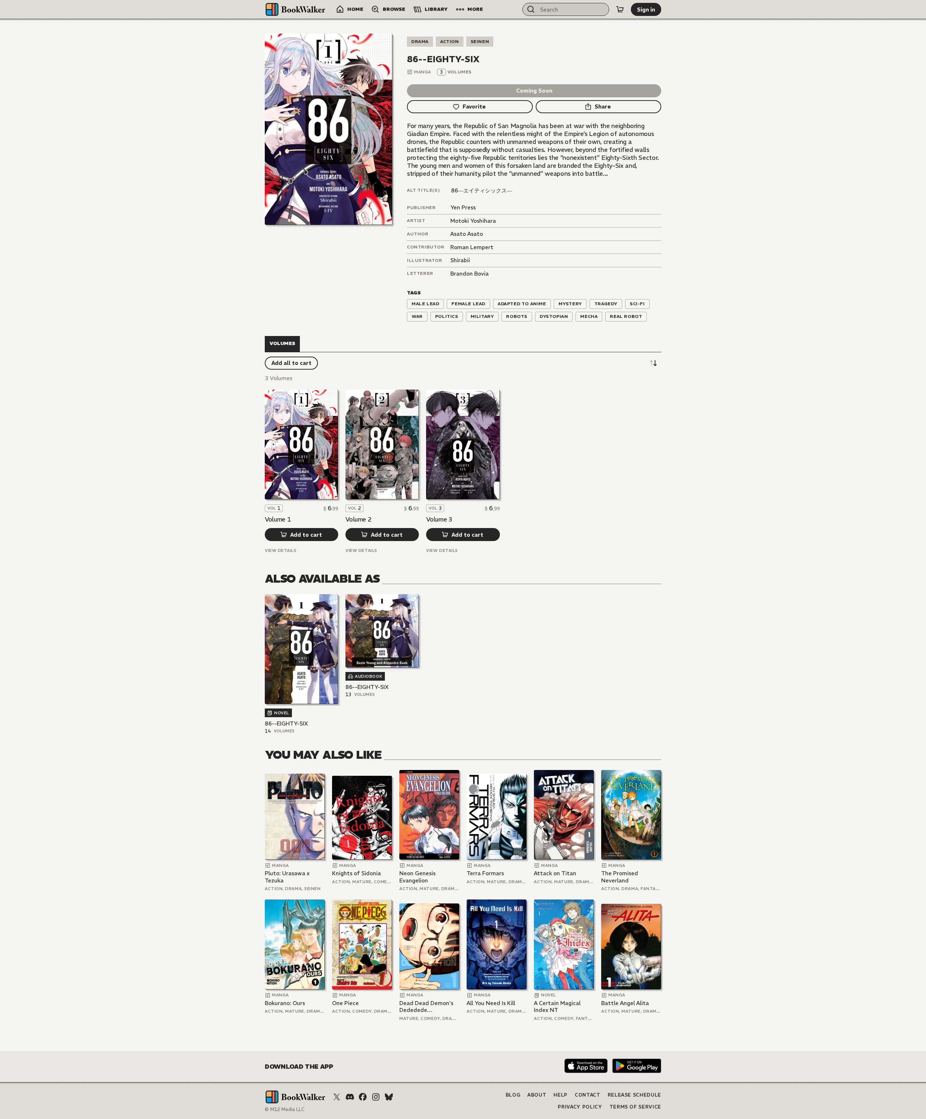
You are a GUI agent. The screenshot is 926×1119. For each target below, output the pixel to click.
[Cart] (620, 9)
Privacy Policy (580, 1107)
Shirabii (460, 260)
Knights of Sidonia (356, 873)
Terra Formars (485, 873)
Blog (513, 1095)
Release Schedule (634, 1095)
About (536, 1095)
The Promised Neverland (619, 877)
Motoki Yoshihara (473, 220)
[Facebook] (362, 1097)
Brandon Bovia (469, 273)
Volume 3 (439, 519)
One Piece (345, 1003)
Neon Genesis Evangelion (417, 877)
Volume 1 (278, 519)
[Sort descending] (653, 363)
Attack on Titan (555, 873)
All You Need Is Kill (491, 1003)
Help (560, 1095)
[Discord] (349, 1097)
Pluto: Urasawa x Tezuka (287, 877)
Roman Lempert (471, 247)
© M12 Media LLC (285, 1109)
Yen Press (463, 207)
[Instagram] (375, 1097)
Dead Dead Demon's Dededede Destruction (426, 1007)
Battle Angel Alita (625, 1003)
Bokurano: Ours (285, 1003)
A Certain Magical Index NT (557, 1007)
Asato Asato (466, 233)
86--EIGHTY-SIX (286, 723)
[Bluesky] (389, 1097)
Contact (587, 1095)
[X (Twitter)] (336, 1097)
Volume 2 (358, 519)
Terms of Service (635, 1107)
